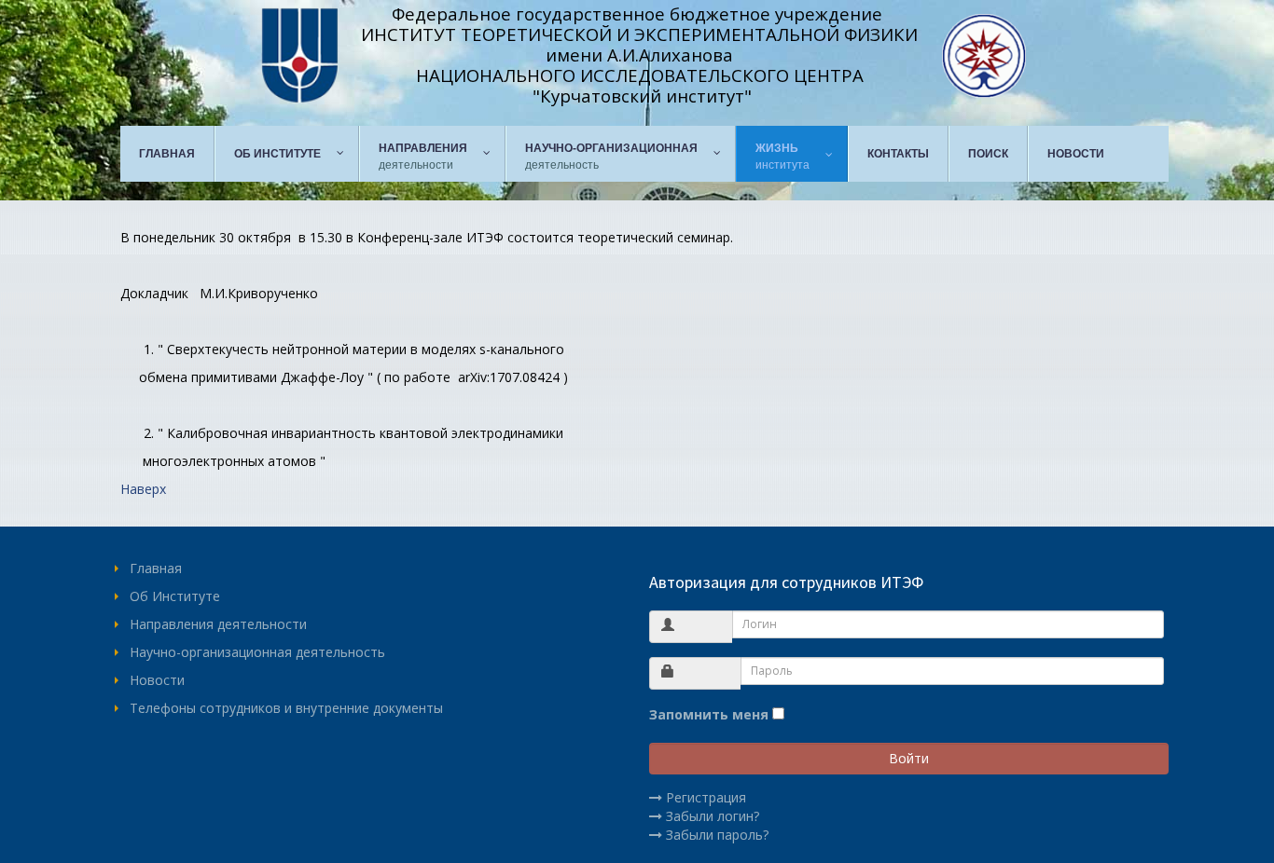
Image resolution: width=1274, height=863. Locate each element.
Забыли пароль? (717, 834)
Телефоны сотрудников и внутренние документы (286, 708)
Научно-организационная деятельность (257, 652)
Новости (157, 680)
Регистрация (706, 797)
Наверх (143, 489)
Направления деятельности (218, 624)
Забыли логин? (712, 816)
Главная (156, 568)
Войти (909, 758)
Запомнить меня (709, 714)
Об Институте (175, 596)
